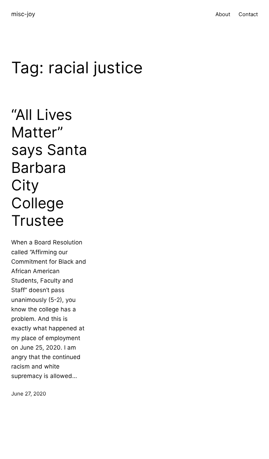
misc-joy (23, 14)
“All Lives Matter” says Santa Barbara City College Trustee (49, 167)
